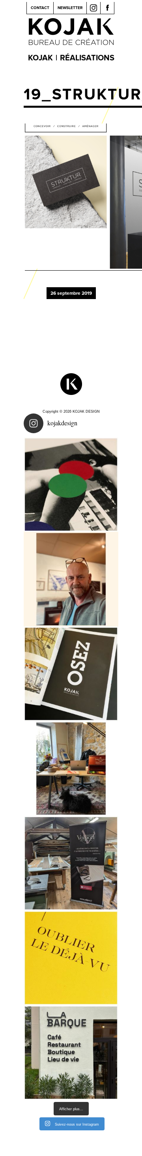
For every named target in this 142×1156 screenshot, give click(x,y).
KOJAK (40, 58)
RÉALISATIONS (87, 58)
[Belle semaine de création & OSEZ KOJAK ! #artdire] (71, 674)
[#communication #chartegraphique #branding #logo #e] (71, 579)
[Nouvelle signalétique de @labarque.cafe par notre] (71, 1052)
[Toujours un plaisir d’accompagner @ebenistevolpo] (71, 863)
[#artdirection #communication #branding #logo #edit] (71, 484)
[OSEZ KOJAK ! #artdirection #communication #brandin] (71, 768)
